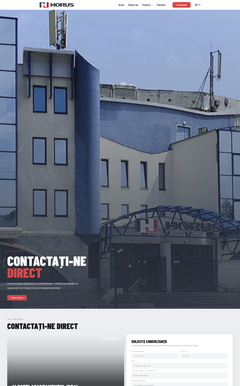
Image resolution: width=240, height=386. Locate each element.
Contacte (161, 5)
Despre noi (133, 5)
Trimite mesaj (17, 298)
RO (199, 5)
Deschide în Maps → (112, 339)
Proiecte (146, 5)
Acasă (121, 5)
